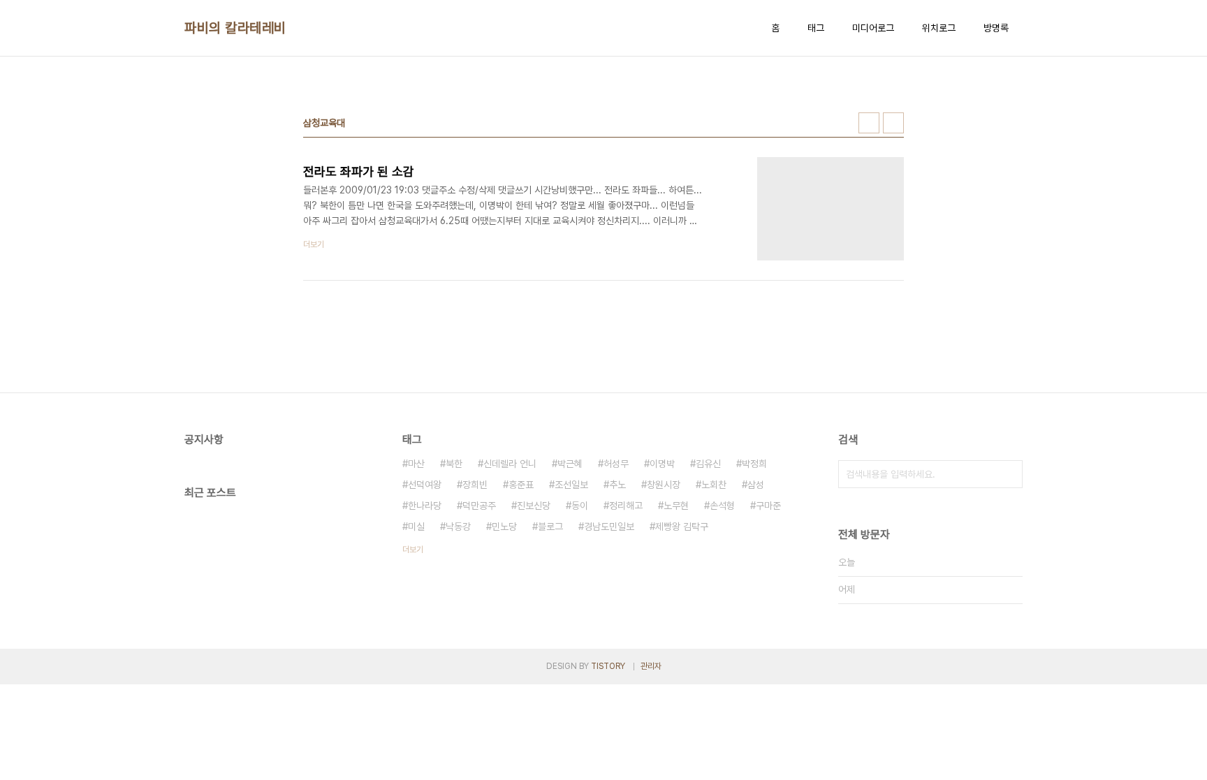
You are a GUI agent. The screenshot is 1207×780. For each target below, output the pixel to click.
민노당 (504, 526)
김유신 (708, 463)
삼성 (755, 484)
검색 (1008, 474)
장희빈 (475, 484)
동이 (579, 505)
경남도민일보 (609, 526)
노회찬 (713, 484)
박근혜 (570, 463)
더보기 (412, 549)
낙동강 (458, 526)
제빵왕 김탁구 (681, 526)
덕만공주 (479, 505)
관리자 (651, 666)
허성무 (616, 463)
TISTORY (608, 666)
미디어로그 (873, 28)
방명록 (996, 28)
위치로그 (939, 28)
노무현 (676, 505)
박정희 (754, 463)
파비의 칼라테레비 (235, 28)
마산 (416, 463)
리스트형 (893, 122)
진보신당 (533, 505)
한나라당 (424, 505)
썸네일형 (868, 122)
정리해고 (626, 505)
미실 (416, 526)
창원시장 (663, 484)
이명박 (662, 463)
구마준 (768, 505)
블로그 (550, 526)
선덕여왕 (424, 484)
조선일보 (571, 484)
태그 (815, 28)
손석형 (722, 505)
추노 (617, 484)
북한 (454, 463)
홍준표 (521, 484)
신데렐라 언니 (509, 463)
